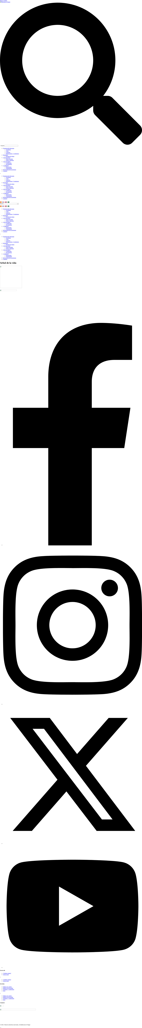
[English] (6, 201)
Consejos (8, 152)
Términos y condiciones (8, 989)
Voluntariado (9, 168)
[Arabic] (9, 201)
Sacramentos (9, 164)
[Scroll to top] (0, 1027)
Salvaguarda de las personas (9, 169)
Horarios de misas (10, 156)
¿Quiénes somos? (7, 973)
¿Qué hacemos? (6, 157)
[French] (4, 201)
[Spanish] (1, 201)
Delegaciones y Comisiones (12, 153)
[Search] (18, 204)
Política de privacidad (8, 988)
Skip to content (3, 0)
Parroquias (5, 155)
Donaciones (8, 167)
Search (2, 145)
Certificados (9, 163)
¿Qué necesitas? (6, 161)
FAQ (4, 990)
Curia (7, 151)
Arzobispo (8, 149)
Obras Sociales (9, 159)
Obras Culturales (10, 160)
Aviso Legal (6, 974)
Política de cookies (7, 986)
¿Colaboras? (6, 165)
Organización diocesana (8, 148)
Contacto (5, 171)
